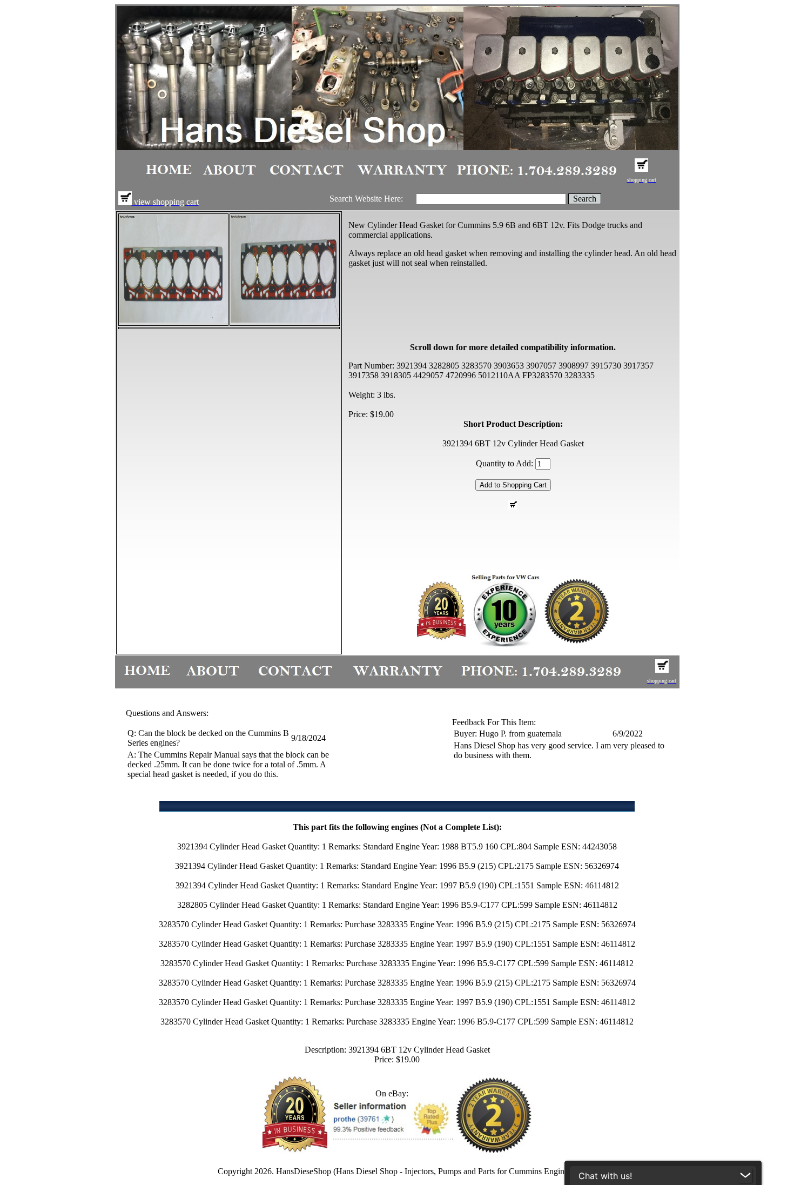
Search (585, 198)
